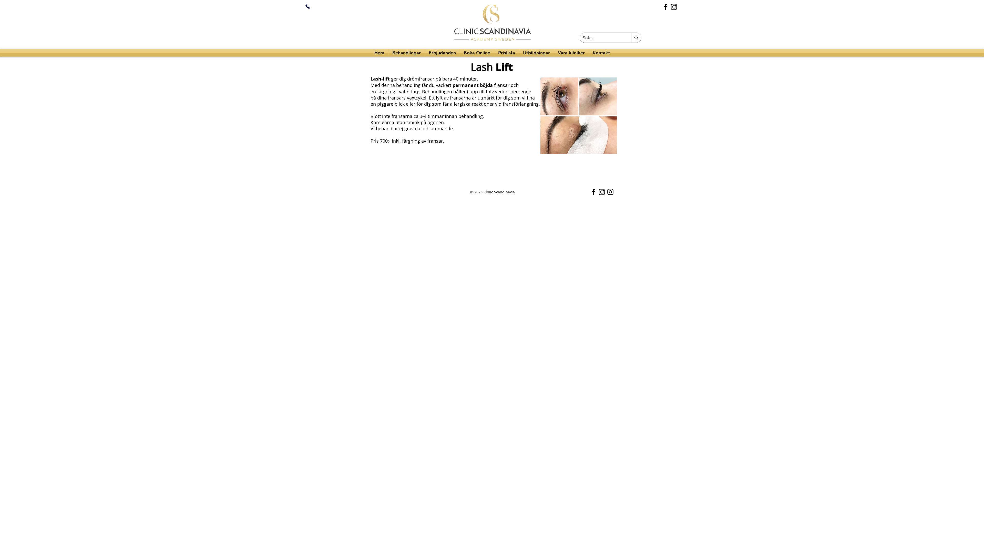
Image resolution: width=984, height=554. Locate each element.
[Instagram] (674, 7)
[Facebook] (665, 7)
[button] (536, 53)
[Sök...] (636, 38)
